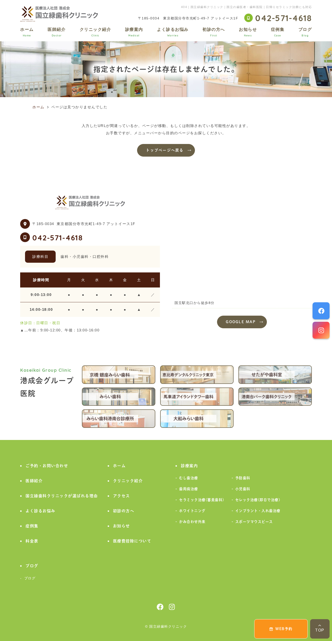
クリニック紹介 (95, 32)
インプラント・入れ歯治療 (257, 511)
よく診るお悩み (173, 32)
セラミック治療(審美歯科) (201, 500)
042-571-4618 (57, 237)
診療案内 (134, 32)
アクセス (121, 496)
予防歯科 (242, 478)
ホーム (27, 32)
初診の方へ (213, 32)
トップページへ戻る (164, 150)
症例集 (278, 32)
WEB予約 (284, 629)
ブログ (305, 32)
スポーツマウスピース (254, 521)
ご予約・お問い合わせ (47, 466)
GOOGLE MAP (241, 322)
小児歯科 (242, 489)
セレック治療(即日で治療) (257, 500)
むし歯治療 (188, 478)
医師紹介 (57, 32)
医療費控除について (132, 541)
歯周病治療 (188, 489)
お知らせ (248, 32)
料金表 (32, 541)
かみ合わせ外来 (192, 521)
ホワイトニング (192, 511)
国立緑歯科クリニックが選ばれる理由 (62, 496)
